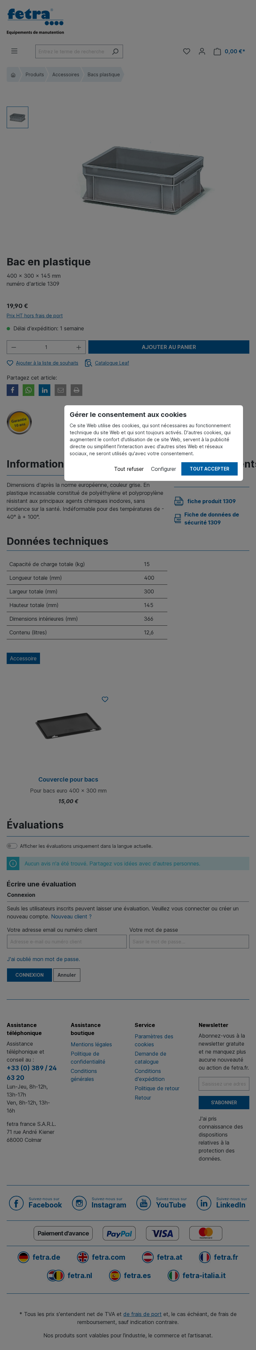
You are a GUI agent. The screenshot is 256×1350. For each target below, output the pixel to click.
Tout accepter (209, 469)
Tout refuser (129, 469)
